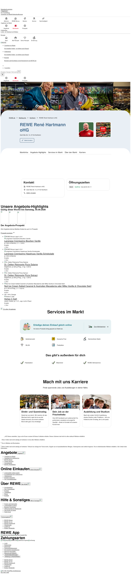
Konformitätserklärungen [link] (11, 554)
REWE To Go (8, 522)
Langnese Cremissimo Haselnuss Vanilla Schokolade (29, 253)
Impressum (7, 546)
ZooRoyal (7, 526)
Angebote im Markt (9, 456)
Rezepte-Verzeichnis (10, 507)
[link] (67, 47)
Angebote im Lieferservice (11, 458)
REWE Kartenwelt (9, 523)
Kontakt (6, 495)
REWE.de (12, 118)
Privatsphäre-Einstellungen (11, 550)
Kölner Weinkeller (9, 528)
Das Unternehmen (9, 489)
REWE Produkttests (10, 464)
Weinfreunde (7, 525)
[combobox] (9, 72)
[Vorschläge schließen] (2, 74)
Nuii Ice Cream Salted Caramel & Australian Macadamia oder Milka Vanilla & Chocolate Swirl (47, 285)
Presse (6, 494)
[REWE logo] (3, 42)
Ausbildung (7, 492)
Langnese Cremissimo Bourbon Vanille (22, 240)
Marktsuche (22, 118)
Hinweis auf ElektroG (10, 553)
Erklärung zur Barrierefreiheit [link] (12, 556)
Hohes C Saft (10, 298)
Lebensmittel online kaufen (12, 473)
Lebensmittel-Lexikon (10, 505)
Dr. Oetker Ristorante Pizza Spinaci (21, 275)
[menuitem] (6, 19)
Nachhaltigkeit (8, 487)
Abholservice (8, 476)
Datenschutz (7, 545)
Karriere (6, 491)
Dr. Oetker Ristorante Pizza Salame (21, 264)
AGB (5, 543)
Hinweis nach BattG (10, 551)
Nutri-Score (7, 512)
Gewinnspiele (8, 463)
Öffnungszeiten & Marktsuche (12, 508)
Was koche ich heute (10, 510)
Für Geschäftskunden (10, 479)
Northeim (32, 118)
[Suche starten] (19, 71)
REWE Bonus (8, 459)
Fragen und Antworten (10, 504)
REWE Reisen (8, 520)
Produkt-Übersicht (9, 477)
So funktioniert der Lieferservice (13, 474)
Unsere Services (8, 461)
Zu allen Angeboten (9, 309)
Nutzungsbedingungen (10, 548)
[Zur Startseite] (7, 3)
